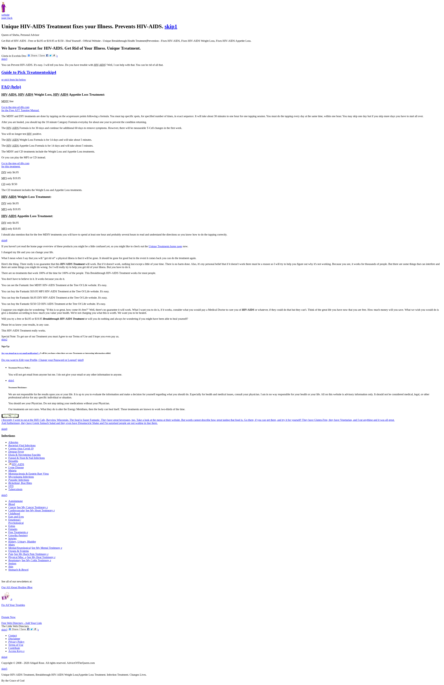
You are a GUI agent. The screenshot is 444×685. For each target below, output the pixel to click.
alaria (12, 470)
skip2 (4, 339)
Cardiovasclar (16, 510)
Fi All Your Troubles (13, 605)
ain (10, 554)
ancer (12, 507)
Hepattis (13, 461)
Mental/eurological (19, 547)
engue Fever (16, 451)
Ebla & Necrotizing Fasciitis (24, 454)
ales (11, 544)
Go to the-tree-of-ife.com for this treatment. (15, 165)
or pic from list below (13, 79)
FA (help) (11, 87)
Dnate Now (8, 617)
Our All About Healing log (16, 587)
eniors (12, 563)
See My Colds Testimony (36, 560)
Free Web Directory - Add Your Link (21, 623)
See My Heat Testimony (41, 557)
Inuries (12, 538)
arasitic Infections (18, 479)
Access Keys (16, 651)
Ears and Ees (16, 516)
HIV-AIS (18, 464)
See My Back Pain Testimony (31, 554)
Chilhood (14, 513)
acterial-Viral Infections (22, 445)
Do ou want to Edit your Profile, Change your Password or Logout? (39, 360)
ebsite (5, 14)
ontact (12, 635)
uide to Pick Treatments (24, 72)
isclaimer (14, 638)
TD (11, 486)
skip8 (4, 240)
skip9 (81, 360)
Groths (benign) (18, 535)
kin (10, 566)
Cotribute (14, 648)
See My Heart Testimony (40, 510)
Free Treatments (18, 532)
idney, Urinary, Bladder (22, 541)
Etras (11, 526)
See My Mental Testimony (46, 547)
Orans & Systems (18, 550)
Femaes (12, 529)
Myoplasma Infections (21, 476)
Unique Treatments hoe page (165, 246)
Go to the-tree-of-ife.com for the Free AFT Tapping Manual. (20, 109)
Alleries (13, 442)
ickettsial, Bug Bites (20, 483)
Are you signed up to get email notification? (20, 353)
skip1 (171, 26)
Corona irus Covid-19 (20, 448)
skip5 (4, 495)
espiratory (14, 560)
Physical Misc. (17, 557)
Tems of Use (15, 644)
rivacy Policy (16, 641)
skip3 (4, 59)
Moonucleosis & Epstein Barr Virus (28, 473)
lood (11, 504)
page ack (6, 17)
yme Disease (16, 467)
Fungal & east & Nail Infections (26, 457)
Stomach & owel (18, 569)
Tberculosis (15, 489)
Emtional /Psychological (16, 521)
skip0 (4, 428)
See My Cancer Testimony (32, 507)
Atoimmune (15, 501)
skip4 (51, 72)
